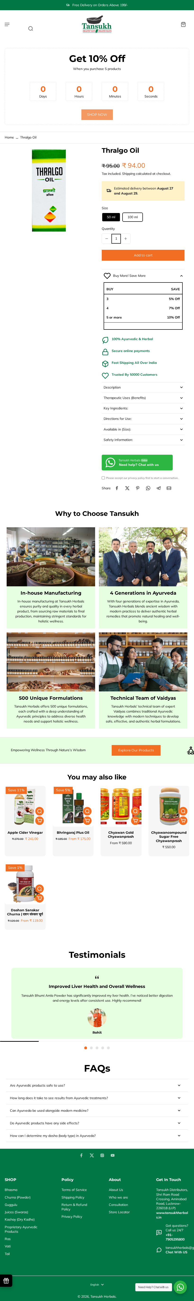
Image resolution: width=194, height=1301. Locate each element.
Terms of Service (74, 1190)
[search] (30, 28)
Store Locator (119, 1212)
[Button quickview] (39, 811)
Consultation (118, 1205)
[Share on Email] (169, 488)
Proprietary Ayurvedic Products (21, 1229)
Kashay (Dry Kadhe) (20, 1219)
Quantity (108, 229)
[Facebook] (81, 1155)
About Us (116, 1190)
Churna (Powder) (18, 1197)
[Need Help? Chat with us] (180, 1287)
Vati (8, 1246)
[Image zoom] (48, 190)
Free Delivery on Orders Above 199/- (100, 5)
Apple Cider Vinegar (25, 832)
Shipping (129, 173)
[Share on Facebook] (117, 488)
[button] (143, 255)
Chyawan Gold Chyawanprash (121, 834)
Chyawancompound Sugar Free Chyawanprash (169, 836)
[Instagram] (102, 1155)
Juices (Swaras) (16, 1212)
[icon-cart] (183, 24)
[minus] (106, 239)
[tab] (85, 1047)
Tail (7, 1254)
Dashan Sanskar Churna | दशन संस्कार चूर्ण (25, 912)
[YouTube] (112, 1155)
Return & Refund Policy (74, 1207)
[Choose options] (39, 820)
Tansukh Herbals (103, 1296)
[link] (97, 114)
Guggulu (11, 1205)
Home (9, 137)
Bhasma (11, 1190)
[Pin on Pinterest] (137, 488)
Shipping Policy (73, 1197)
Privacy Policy (72, 1216)
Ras (8, 1239)
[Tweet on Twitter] (127, 488)
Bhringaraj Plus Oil (73, 832)
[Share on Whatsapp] (148, 488)
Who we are (118, 1197)
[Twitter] (92, 1155)
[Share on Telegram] (158, 488)
